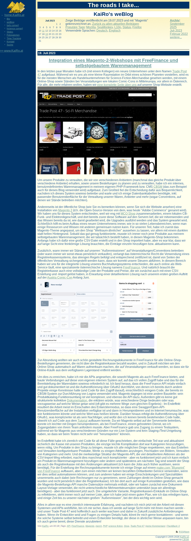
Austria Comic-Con (59, 277)
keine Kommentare (155, 526)
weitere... (176, 37)
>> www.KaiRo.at (11, 50)
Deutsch (101, 30)
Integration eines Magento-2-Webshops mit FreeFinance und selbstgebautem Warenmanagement (113, 63)
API (68, 526)
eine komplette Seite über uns (117, 84)
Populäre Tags (75, 27)
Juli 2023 (176, 30)
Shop (126, 526)
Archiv (174, 20)
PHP (105, 526)
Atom (186, 532)
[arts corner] (13, 25)
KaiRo (45, 526)
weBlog (10, 22)
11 (43, 31)
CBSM (158, 186)
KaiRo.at (184, 537)
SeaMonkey (105, 27)
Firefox (137, 27)
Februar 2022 (179, 33)
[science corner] (15, 28)
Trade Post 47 (137, 526)
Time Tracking (14, 38)
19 (46, 34)
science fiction (115, 526)
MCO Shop (128, 213)
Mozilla (91, 27)
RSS (181, 532)
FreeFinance (131, 267)
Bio (8, 19)
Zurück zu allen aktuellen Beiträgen (115, 23)
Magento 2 (65, 210)
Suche (10, 45)
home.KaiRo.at (14, 15)
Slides (10, 32)
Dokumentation (77, 400)
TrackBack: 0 (173, 526)
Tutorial (82, 420)
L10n (117, 27)
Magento (89, 526)
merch (99, 526)
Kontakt (10, 41)
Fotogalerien (13, 35)
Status (127, 27)
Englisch (114, 30)
